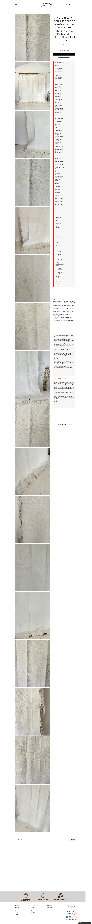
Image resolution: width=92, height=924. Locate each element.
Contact (16, 912)
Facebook (50, 905)
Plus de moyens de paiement (63, 57)
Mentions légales (34, 909)
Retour (32, 907)
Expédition (33, 905)
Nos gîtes (33, 912)
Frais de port (63, 43)
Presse (16, 914)
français (73, 909)
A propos (17, 907)
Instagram (50, 907)
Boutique (17, 905)
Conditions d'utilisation (35, 910)
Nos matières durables (19, 909)
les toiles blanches (73, 911)
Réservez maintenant (84, 922)
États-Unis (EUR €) (71, 906)
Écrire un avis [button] (72, 839)
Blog (16, 910)
